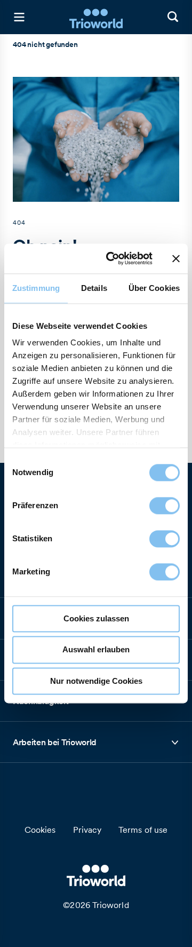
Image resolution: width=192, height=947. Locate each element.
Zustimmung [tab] (36, 288)
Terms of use (142, 829)
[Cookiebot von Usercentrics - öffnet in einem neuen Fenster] (113, 258)
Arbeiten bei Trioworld (55, 745)
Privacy (87, 829)
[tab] (96, 742)
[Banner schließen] (176, 258)
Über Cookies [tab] (154, 288)
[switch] (164, 505)
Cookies (40, 829)
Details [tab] (94, 288)
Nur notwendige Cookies (96, 680)
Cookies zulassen (96, 618)
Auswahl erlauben (96, 649)
